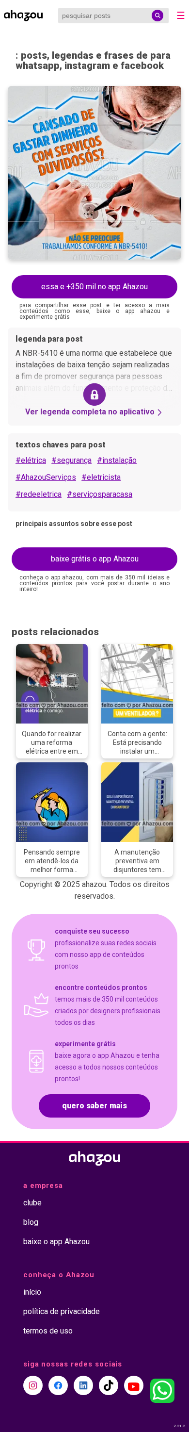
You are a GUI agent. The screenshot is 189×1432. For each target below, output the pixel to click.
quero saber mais (94, 1105)
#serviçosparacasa (99, 494)
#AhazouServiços (46, 477)
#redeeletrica (39, 494)
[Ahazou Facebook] (58, 1385)
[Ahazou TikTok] (108, 1385)
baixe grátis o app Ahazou (95, 558)
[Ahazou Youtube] (133, 1385)
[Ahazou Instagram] (33, 1385)
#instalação (117, 460)
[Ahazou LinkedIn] (83, 1385)
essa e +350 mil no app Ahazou (94, 286)
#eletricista (101, 477)
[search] (157, 15)
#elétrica (31, 460)
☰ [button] (180, 15)
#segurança (71, 460)
